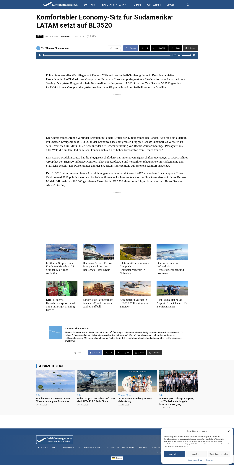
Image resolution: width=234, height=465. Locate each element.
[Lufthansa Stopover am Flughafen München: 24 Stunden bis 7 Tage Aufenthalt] (61, 252)
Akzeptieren (174, 454)
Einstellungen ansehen (218, 454)
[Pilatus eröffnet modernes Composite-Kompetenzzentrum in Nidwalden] (135, 252)
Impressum (209, 460)
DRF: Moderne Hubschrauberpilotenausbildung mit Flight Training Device (61, 305)
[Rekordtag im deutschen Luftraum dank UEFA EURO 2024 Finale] (96, 381)
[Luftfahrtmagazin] (62, 4)
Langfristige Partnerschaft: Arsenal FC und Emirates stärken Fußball (98, 303)
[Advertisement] (117, 115)
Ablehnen (196, 454)
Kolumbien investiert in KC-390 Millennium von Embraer (134, 303)
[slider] (106, 55)
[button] (228, 431)
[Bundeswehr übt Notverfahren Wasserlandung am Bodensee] (55, 381)
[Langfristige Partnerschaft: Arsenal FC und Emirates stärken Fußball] (98, 288)
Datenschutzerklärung (195, 460)
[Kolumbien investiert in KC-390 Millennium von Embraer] (135, 288)
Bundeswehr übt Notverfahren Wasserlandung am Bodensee (53, 400)
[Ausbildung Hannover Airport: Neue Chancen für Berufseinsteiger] (172, 288)
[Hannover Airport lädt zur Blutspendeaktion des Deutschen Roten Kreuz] (98, 252)
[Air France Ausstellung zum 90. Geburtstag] (137, 381)
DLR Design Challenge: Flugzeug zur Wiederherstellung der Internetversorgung (176, 401)
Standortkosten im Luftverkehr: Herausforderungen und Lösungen (170, 268)
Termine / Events (125, 395)
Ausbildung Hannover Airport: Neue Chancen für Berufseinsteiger (172, 303)
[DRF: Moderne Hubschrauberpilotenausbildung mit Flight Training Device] (61, 288)
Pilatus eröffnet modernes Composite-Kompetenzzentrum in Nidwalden (134, 268)
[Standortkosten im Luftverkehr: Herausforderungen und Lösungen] (172, 252)
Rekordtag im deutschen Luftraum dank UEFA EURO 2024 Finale (96, 400)
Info (39, 36)
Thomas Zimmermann (57, 48)
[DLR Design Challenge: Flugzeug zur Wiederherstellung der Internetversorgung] (178, 381)
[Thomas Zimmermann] (38, 48)
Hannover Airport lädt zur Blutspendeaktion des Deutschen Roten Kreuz (98, 266)
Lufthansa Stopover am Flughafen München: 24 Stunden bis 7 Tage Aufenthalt (60, 268)
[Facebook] (157, 453)
